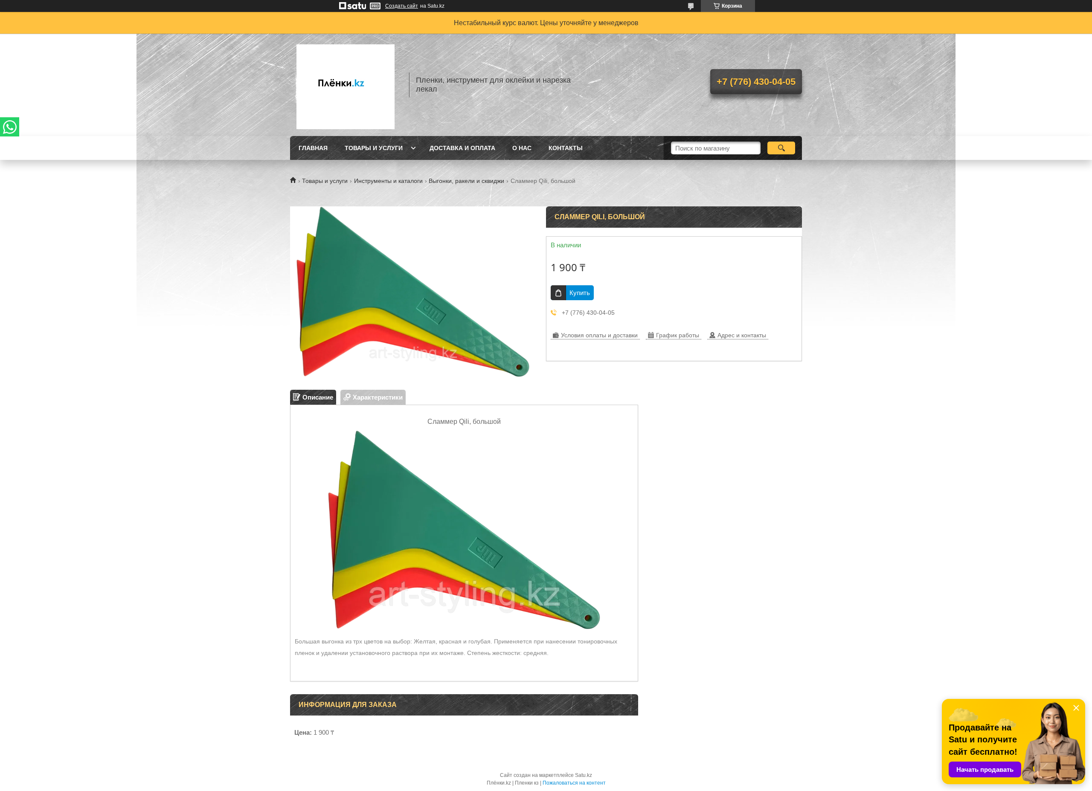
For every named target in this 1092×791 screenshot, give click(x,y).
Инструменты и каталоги (388, 180)
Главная (313, 148)
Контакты (566, 148)
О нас (521, 148)
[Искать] (781, 148)
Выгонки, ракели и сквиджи (466, 180)
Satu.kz (583, 775)
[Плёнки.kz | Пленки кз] (345, 85)
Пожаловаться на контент (574, 783)
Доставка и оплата (462, 148)
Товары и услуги (374, 148)
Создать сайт (401, 6)
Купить (579, 292)
